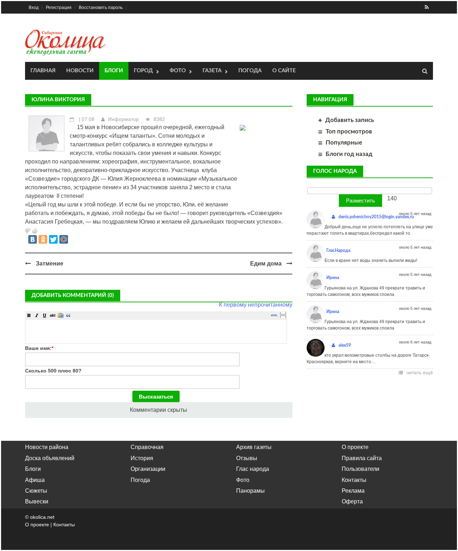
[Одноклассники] (43, 239)
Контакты (354, 480)
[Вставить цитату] (68, 315)
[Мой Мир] (63, 239)
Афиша (35, 480)
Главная (42, 70)
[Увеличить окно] (283, 313)
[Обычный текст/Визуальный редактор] (274, 315)
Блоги (113, 70)
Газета (212, 70)
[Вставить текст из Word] (60, 315)
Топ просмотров (349, 131)
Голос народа (335, 171)
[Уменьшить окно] (283, 316)
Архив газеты (254, 447)
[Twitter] (53, 239)
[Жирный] (29, 315)
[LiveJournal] (74, 239)
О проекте (355, 447)
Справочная (147, 447)
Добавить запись (349, 120)
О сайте (284, 70)
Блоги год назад (349, 154)
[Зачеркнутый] (53, 315)
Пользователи (360, 469)
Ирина (332, 278)
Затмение (49, 263)
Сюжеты (36, 491)
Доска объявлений (49, 458)
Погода (250, 70)
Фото (178, 70)
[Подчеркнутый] (45, 315)
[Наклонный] (37, 315)
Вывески (36, 501)
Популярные (344, 143)
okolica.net (42, 517)
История (142, 458)
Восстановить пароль (101, 7)
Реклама (353, 491)
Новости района (46, 447)
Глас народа (252, 469)
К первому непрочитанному (255, 305)
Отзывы (246, 458)
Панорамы (250, 491)
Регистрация (59, 7)
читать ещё (419, 372)
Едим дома (266, 263)
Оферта (352, 501)
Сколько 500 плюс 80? (53, 371)
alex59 (344, 345)
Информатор (123, 119)
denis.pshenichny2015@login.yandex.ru (376, 217)
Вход (34, 7)
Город (143, 70)
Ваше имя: (39, 348)
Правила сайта (362, 458)
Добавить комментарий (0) (72, 295)
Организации (148, 469)
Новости (80, 70)
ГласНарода (338, 250)
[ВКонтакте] (32, 239)
